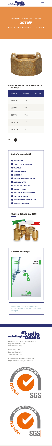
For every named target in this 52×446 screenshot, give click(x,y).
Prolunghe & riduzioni (24, 178)
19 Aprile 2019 (27, 18)
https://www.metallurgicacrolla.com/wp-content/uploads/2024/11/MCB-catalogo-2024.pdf (26, 308)
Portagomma (20, 171)
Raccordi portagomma (24, 193)
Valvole (17, 168)
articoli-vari (15, 18)
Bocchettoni (20, 189)
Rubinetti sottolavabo (25, 200)
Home (10, 27)
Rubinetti (18, 161)
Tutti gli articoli (23, 27)
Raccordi (18, 175)
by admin (37, 18)
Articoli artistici (22, 203)
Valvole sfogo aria (23, 186)
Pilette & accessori (23, 164)
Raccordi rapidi (21, 196)
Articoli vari (20, 182)
